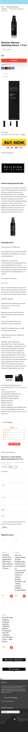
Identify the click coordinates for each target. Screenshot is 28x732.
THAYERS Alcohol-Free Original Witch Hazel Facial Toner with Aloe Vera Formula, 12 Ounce (7, 561)
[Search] (25, 2)
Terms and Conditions (7, 701)
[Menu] (2, 2)
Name (3, 509)
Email (3, 516)
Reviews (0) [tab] (5, 76)
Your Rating (4, 466)
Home (2, 7)
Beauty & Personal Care (13, 7)
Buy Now (14, 60)
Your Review (4, 471)
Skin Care (4, 9)
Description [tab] (5, 73)
